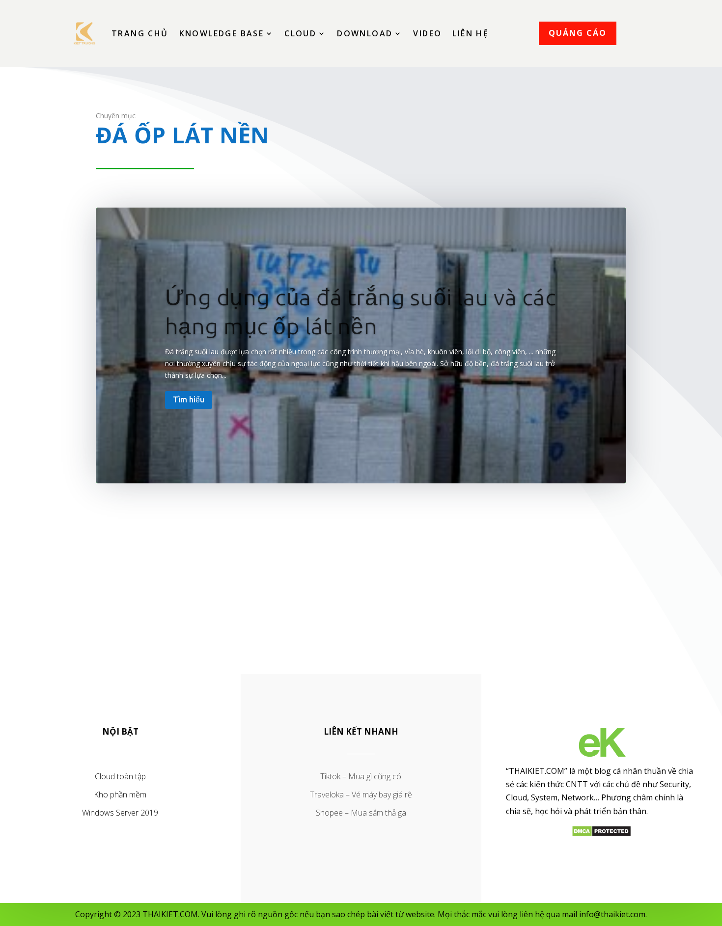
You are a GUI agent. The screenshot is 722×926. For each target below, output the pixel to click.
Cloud (300, 33)
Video (427, 33)
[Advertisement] (361, 593)
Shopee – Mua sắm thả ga (361, 812)
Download (364, 33)
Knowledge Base (221, 33)
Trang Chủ (139, 33)
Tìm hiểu (188, 399)
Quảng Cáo (578, 32)
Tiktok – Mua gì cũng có (360, 776)
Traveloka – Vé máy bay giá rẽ (361, 794)
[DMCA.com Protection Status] (601, 834)
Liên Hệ (470, 33)
